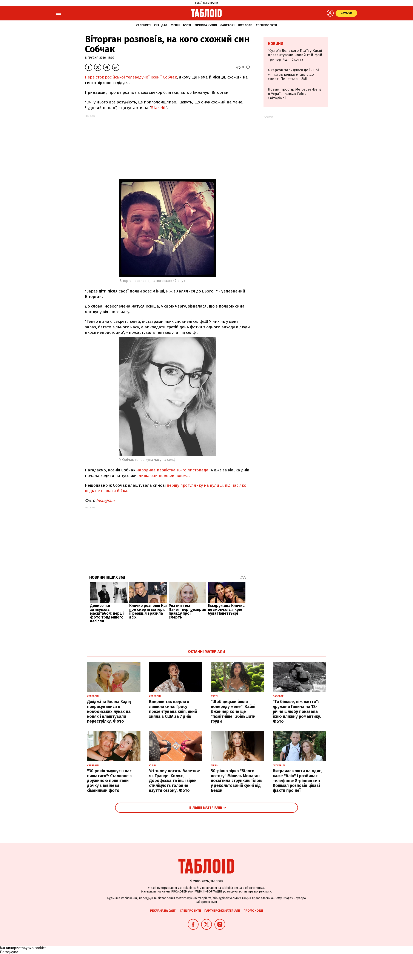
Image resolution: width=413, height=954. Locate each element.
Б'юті (187, 25)
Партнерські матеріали (222, 910)
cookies (40, 948)
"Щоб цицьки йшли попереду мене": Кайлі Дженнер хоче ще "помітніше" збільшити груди (233, 711)
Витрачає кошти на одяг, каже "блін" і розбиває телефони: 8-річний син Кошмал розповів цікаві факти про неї (297, 780)
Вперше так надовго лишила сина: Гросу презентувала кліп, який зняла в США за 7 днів (173, 709)
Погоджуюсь (10, 952)
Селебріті (143, 25)
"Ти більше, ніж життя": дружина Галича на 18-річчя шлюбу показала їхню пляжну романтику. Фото (297, 711)
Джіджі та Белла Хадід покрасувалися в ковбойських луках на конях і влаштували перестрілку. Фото (109, 711)
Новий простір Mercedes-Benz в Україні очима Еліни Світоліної (295, 93)
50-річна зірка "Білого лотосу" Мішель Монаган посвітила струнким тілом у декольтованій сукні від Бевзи (236, 780)
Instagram (105, 500)
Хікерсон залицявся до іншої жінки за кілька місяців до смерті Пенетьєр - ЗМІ (293, 74)
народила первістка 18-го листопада (172, 470)
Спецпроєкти (266, 25)
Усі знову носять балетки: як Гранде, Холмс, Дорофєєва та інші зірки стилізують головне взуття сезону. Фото (174, 780)
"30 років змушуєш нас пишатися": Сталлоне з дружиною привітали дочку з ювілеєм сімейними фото (109, 780)
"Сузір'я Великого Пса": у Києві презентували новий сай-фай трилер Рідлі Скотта (295, 55)
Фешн (175, 25)
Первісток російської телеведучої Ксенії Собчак (131, 77)
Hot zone (245, 25)
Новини (275, 43)
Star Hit (158, 107)
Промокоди (253, 910)
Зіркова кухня (205, 25)
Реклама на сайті (163, 910)
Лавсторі (227, 25)
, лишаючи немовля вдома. (163, 475)
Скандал (160, 25)
